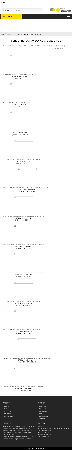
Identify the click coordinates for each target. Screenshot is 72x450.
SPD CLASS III (58, 48)
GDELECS (42, 406)
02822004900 (65, 11)
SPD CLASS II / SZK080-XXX (23, 303)
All (3, 46)
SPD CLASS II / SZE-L (23, 161)
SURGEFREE (8, 411)
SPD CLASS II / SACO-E (23, 218)
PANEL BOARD (23, 46)
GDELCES (7, 406)
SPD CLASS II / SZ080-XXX (23, 246)
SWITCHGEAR (12, 46)
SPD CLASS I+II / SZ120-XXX (27, 360)
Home (2, 34)
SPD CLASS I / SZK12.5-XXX (23, 388)
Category (10, 16)
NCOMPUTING (8, 416)
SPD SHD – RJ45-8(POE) (19, 76)
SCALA (6, 409)
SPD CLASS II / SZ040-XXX (23, 275)
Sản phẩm (10, 34)
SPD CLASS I (48, 46)
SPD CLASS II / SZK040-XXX (23, 332)
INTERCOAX (8, 414)
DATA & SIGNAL (36, 46)
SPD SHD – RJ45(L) (20, 104)
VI (50, 10)
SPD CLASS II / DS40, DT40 (27, 190)
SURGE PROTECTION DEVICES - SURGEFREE (24, 74)
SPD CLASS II (59, 46)
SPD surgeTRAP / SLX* (20, 133)
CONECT (42, 419)
